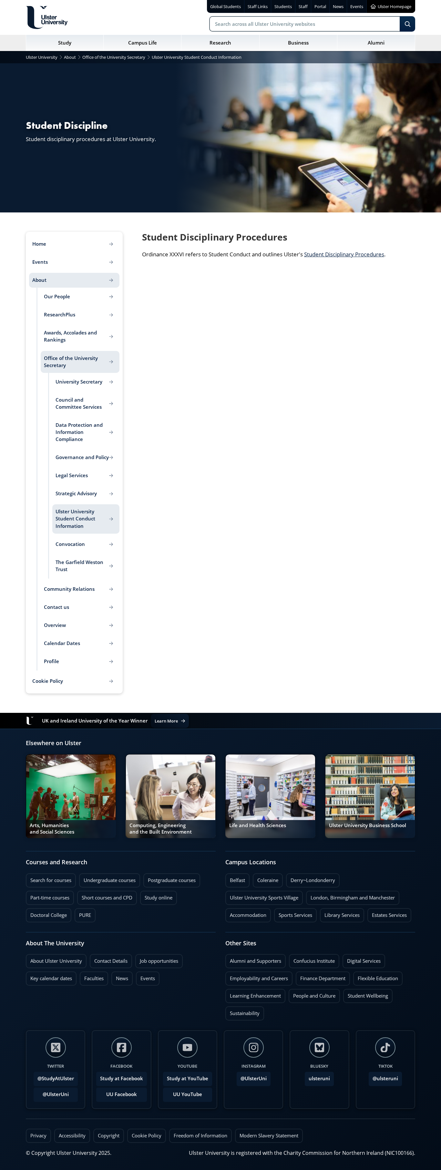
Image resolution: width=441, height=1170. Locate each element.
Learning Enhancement (253, 994)
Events (145, 976)
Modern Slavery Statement (269, 1135)
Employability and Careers (256, 976)
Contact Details (111, 961)
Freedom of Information (200, 1135)
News (119, 976)
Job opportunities (159, 961)
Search (407, 24)
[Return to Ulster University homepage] (47, 17)
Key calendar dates (51, 978)
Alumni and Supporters (253, 959)
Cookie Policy (146, 1135)
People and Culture (312, 994)
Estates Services (387, 913)
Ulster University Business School (367, 825)
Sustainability (242, 1011)
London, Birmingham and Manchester (353, 897)
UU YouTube (187, 1094)
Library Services (340, 913)
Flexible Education (375, 976)
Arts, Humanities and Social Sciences (52, 828)
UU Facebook (121, 1094)
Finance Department (320, 976)
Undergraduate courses (107, 878)
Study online (156, 896)
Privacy (38, 1135)
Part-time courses (47, 896)
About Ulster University (56, 961)
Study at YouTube (187, 1078)
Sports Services (293, 913)
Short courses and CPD (104, 896)
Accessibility (72, 1135)
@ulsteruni (383, 1077)
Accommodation (245, 913)
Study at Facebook (121, 1078)
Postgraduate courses (169, 878)
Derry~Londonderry (310, 878)
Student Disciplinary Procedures (344, 254)
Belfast (235, 878)
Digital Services (362, 959)
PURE (85, 915)
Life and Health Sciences (257, 825)
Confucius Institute (312, 959)
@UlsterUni (51, 1092)
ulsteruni (319, 1078)
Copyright (108, 1135)
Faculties (94, 978)
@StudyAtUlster (55, 1078)
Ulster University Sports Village (264, 897)
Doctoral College (46, 913)
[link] (71, 796)
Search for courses (50, 880)
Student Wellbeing (365, 994)
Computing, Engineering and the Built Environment (160, 828)
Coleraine (265, 878)
